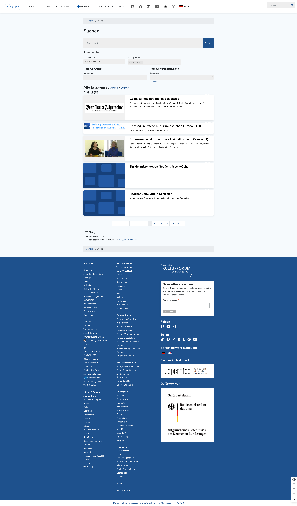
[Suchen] (292, 5)
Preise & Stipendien (103, 6)
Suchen (208, 43)
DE (185, 6)
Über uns (33, 6)
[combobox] (104, 61)
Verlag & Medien (64, 6)
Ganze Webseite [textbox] (92, 61)
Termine (47, 6)
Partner (122, 6)
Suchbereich (91, 59)
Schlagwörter (134, 57)
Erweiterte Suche (290, 10)
